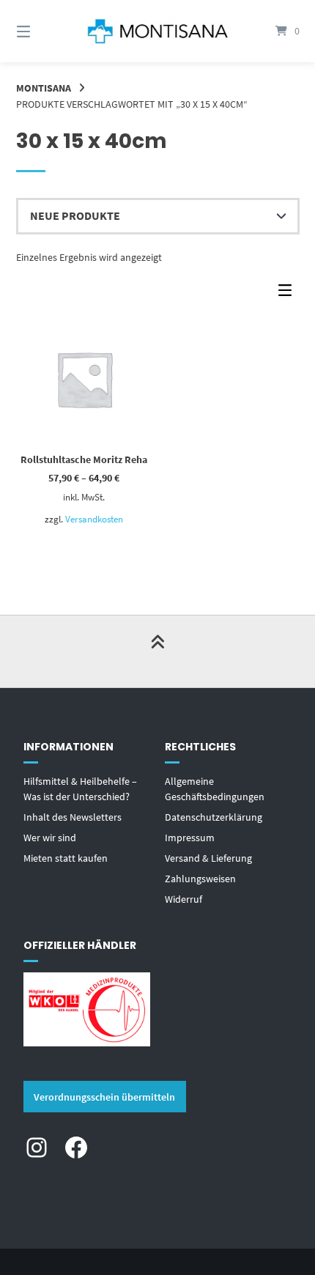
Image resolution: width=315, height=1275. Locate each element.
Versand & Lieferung (208, 858)
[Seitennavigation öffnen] (44, 31)
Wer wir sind (49, 837)
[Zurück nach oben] (157, 651)
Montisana (43, 88)
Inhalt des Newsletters (72, 817)
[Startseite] (158, 31)
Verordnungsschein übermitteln (104, 1097)
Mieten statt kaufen (65, 858)
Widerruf (183, 899)
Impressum (190, 837)
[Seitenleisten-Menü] (289, 293)
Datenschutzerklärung (213, 817)
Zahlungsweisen (200, 878)
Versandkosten (94, 519)
